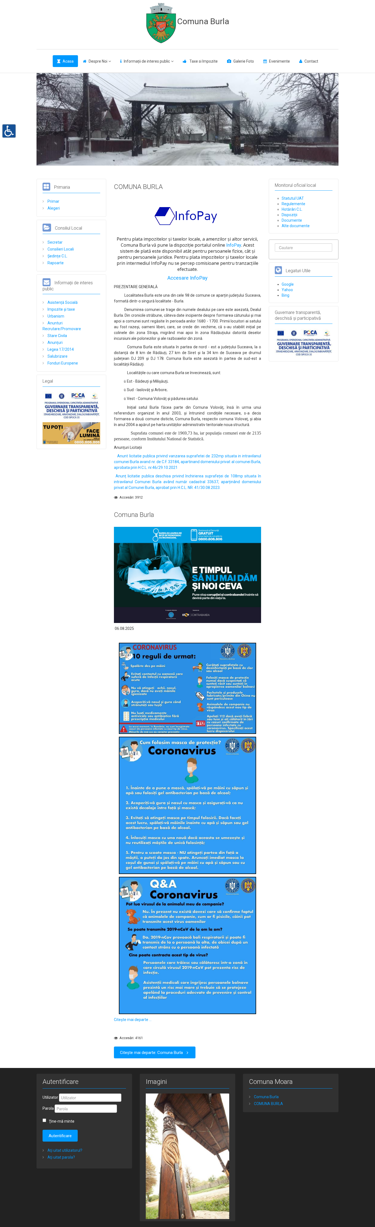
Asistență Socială (62, 302)
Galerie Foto (243, 61)
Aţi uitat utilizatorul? (64, 1150)
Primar (53, 201)
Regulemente (293, 204)
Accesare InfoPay (187, 278)
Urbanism (55, 316)
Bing (285, 295)
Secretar (55, 242)
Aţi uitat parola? (61, 1157)
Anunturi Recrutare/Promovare (62, 326)
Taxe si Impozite (203, 61)
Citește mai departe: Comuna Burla (151, 1052)
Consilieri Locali (60, 249)
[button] (9, 130)
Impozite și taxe (61, 309)
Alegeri (53, 208)
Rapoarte (55, 263)
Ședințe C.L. (57, 256)
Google (288, 284)
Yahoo (287, 290)
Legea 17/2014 (60, 349)
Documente (292, 220)
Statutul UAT (293, 198)
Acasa (68, 61)
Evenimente (279, 61)
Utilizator (50, 1097)
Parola (48, 1108)
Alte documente (296, 226)
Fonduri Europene (62, 363)
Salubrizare (57, 356)
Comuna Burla (203, 21)
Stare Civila (57, 335)
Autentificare (60, 1135)
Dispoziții (289, 215)
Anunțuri (55, 342)
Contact (311, 61)
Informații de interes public (147, 61)
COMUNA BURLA (138, 187)
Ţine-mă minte (61, 1121)
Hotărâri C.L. (292, 209)
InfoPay (233, 245)
